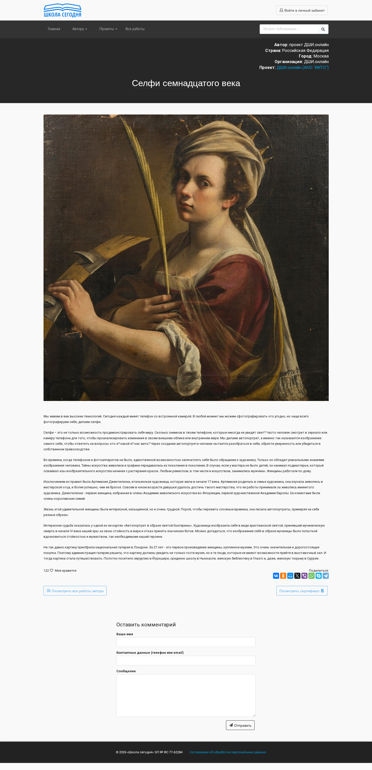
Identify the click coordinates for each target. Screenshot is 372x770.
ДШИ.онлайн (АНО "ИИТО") (303, 67)
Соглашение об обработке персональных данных (228, 752)
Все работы (135, 29)
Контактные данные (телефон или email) (150, 652)
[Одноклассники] (283, 576)
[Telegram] (326, 576)
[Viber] (304, 576)
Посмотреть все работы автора (77, 590)
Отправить (242, 725)
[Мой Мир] (290, 576)
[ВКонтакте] (276, 576)
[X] (297, 576)
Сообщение (126, 671)
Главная (54, 29)
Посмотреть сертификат (300, 590)
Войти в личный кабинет (304, 10)
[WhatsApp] (311, 576)
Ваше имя (124, 634)
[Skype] (319, 576)
